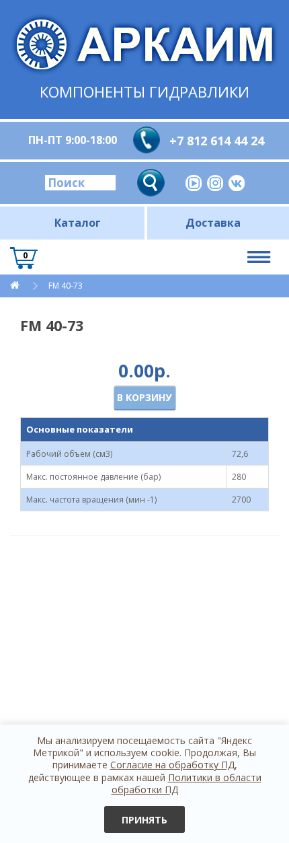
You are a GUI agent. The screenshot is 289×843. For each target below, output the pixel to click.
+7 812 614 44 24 (216, 141)
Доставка (213, 222)
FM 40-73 (65, 285)
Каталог (77, 222)
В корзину (144, 397)
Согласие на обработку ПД (172, 764)
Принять (144, 819)
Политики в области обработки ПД (186, 783)
